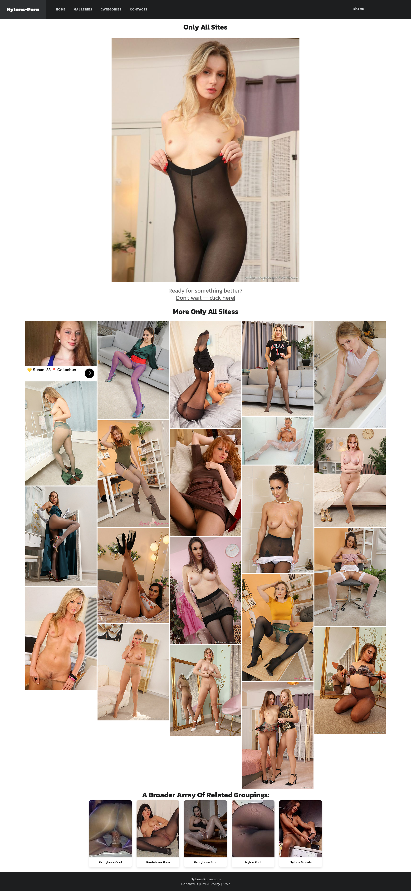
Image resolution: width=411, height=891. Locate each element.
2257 (226, 883)
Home (61, 9)
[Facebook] (375, 8)
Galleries (83, 9)
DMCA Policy (210, 883)
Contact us (189, 883)
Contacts (138, 9)
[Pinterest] (383, 8)
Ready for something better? (205, 294)
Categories (111, 9)
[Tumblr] (392, 8)
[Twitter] (400, 8)
